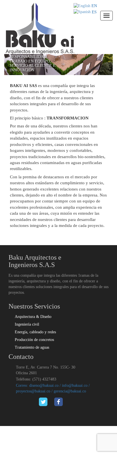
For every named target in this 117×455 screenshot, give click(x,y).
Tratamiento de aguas (32, 347)
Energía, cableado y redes (35, 332)
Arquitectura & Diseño (33, 317)
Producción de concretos (34, 340)
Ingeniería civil (27, 324)
